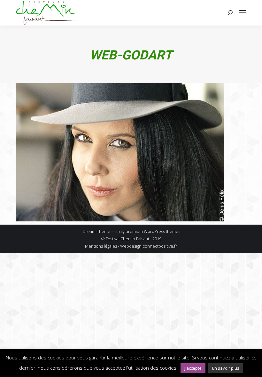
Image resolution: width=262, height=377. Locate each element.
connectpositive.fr (160, 246)
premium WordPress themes (153, 231)
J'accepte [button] (193, 368)
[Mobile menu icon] (242, 12)
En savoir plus (225, 368)
